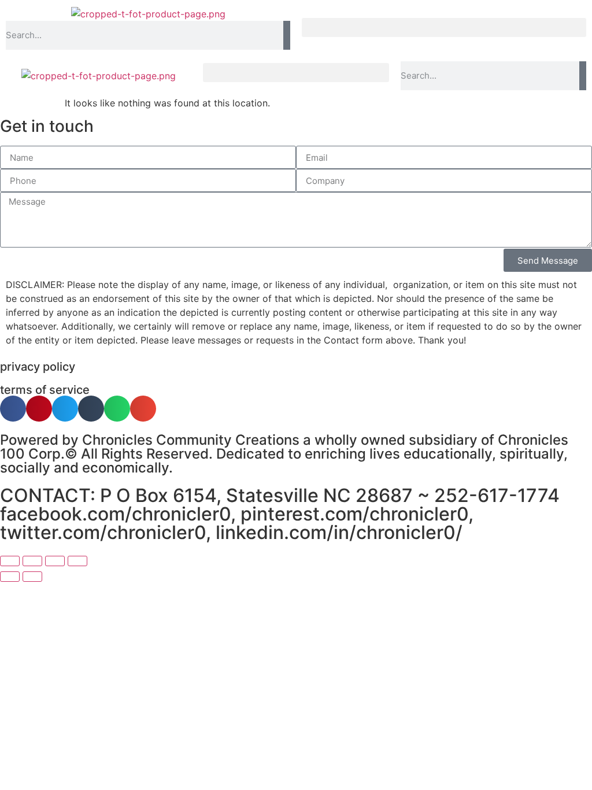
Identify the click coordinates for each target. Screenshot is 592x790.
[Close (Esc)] (77, 561)
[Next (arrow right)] (32, 576)
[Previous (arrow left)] (10, 576)
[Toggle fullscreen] (32, 561)
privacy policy (37, 367)
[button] (444, 27)
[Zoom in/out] (10, 561)
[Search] (286, 35)
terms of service (45, 390)
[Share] (55, 561)
